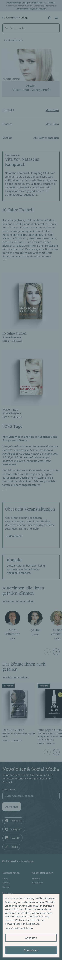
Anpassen (31, 938)
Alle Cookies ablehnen (19, 928)
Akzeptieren (31, 950)
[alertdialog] (31, 926)
